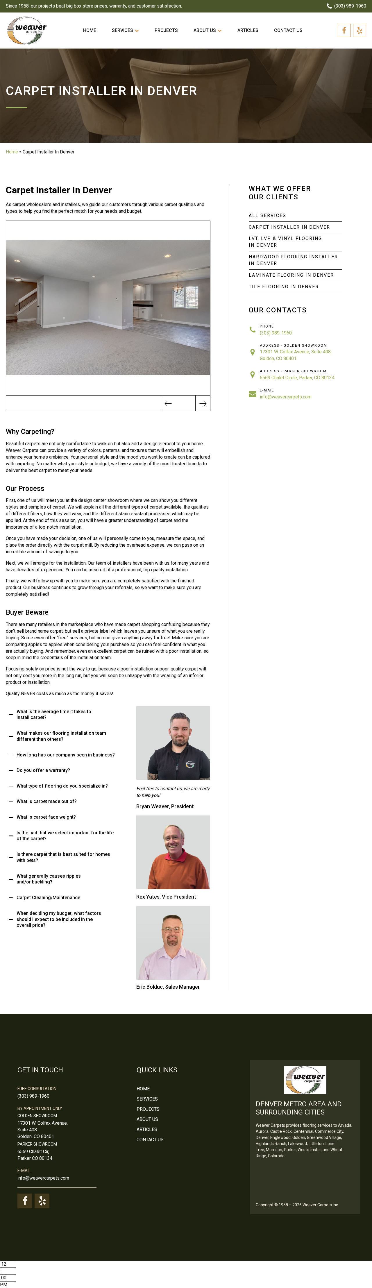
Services (122, 30)
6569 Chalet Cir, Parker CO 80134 (34, 1155)
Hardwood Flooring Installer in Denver (293, 260)
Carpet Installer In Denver (289, 227)
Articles (247, 30)
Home (89, 30)
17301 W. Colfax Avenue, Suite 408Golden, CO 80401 (42, 1129)
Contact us (288, 30)
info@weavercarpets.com (286, 397)
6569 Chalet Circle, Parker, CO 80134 (297, 377)
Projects (166, 30)
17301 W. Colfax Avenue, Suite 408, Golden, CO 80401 (296, 355)
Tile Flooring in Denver (284, 286)
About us (205, 30)
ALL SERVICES (267, 215)
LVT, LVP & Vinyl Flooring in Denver (285, 242)
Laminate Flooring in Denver (291, 275)
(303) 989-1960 (276, 333)
